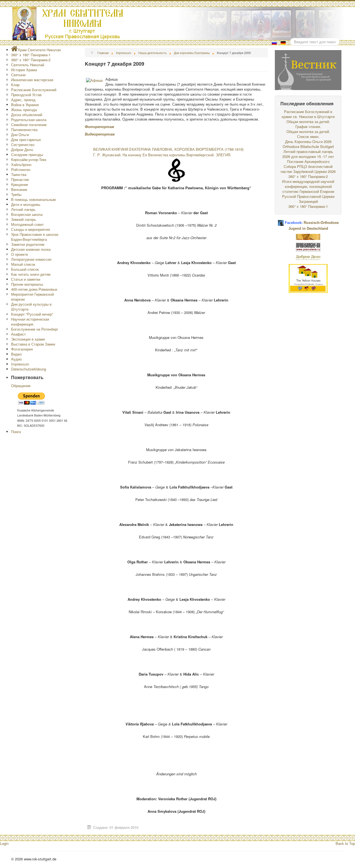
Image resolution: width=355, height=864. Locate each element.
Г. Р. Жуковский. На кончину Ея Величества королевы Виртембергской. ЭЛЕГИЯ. (162, 154)
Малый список (23, 264)
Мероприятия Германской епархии (32, 297)
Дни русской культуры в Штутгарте (31, 306)
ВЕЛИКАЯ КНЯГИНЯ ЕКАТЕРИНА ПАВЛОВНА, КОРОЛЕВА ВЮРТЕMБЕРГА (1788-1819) (168, 149)
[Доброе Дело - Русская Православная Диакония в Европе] (308, 257)
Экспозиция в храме (28, 339)
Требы (16, 194)
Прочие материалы (27, 284)
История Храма (24, 69)
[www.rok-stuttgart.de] (178, 23)
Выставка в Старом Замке (33, 344)
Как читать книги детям (30, 274)
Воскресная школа (26, 214)
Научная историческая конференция (30, 321)
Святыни (18, 74)
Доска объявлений (26, 114)
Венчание (19, 189)
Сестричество (22, 144)
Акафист (18, 334)
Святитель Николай (27, 64)
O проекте (19, 254)
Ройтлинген (20, 169)
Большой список (25, 269)
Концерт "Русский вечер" (32, 314)
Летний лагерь (23, 209)
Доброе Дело (22, 149)
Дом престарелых (26, 139)
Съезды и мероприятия (30, 229)
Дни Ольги (20, 134)
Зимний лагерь (23, 219)
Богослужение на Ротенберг (34, 329)
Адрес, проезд (23, 99)
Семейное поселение (29, 124)
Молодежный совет (27, 224)
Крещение (19, 184)
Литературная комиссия (31, 259)
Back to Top (345, 843)
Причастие (20, 179)
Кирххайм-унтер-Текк (28, 159)
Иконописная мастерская (32, 79)
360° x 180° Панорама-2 (30, 59)
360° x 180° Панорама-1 (30, 54)
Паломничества (24, 129)
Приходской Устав (26, 94)
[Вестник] (308, 69)
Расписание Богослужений (33, 89)
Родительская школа (28, 119)
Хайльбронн (21, 164)
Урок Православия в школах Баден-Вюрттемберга (35, 237)
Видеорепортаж (100, 134)
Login (4, 843)
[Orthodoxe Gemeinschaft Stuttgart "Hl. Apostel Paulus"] (308, 236)
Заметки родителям (27, 244)
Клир (15, 84)
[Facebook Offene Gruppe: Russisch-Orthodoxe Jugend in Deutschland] (281, 220)
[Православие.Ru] (308, 246)
